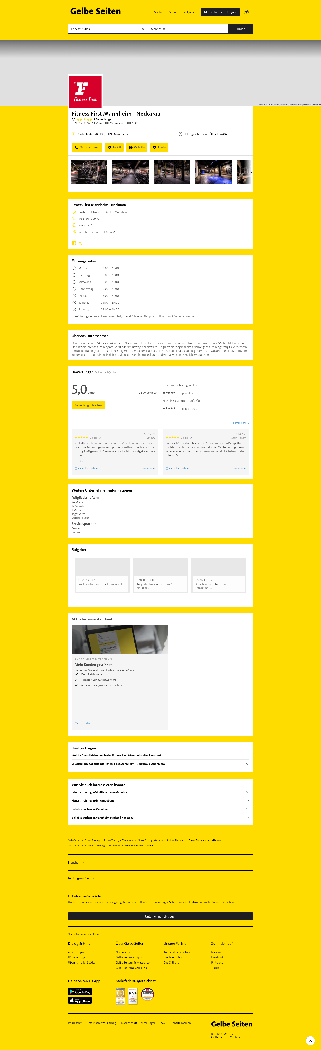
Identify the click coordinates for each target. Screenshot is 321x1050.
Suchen (159, 12)
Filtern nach (240, 423)
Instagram (217, 952)
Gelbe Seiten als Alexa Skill (132, 968)
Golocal (94, 437)
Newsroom (123, 952)
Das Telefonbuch (173, 957)
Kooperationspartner (176, 952)
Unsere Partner (175, 943)
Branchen (74, 862)
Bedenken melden (88, 468)
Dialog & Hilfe (79, 943)
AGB (163, 1023)
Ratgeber (190, 12)
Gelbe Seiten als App (129, 957)
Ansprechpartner (79, 952)
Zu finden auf (222, 943)
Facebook (217, 957)
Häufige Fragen (77, 957)
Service (174, 12)
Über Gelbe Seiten (130, 943)
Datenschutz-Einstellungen (138, 1023)
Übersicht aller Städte (81, 962)
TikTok (215, 968)
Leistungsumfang (79, 878)
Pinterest (217, 962)
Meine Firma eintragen (220, 12)
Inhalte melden (181, 1023)
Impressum (75, 1023)
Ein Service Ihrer (226, 1035)
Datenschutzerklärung (102, 1023)
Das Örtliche (171, 962)
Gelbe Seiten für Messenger (133, 962)
